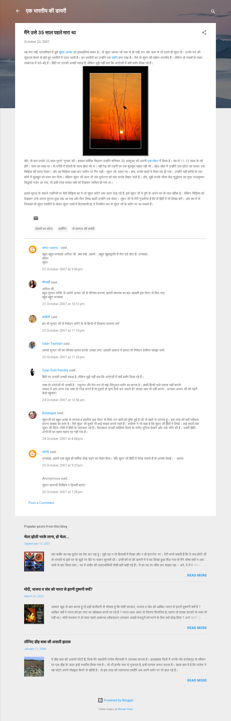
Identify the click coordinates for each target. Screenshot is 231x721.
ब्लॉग (115, 58)
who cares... (51, 248)
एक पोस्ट (153, 161)
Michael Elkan (125, 709)
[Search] (213, 12)
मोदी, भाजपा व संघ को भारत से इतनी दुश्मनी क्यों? (58, 589)
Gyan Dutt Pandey (55, 370)
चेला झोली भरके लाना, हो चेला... (46, 536)
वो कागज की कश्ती (83, 229)
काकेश (46, 317)
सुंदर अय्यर (66, 52)
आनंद (45, 452)
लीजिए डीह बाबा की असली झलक (47, 641)
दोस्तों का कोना (44, 229)
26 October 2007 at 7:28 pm (62, 492)
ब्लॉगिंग (62, 229)
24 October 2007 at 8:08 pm (62, 439)
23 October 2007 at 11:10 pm (63, 330)
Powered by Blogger (118, 700)
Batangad (49, 413)
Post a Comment (41, 503)
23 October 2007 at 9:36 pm (62, 269)
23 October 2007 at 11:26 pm (63, 357)
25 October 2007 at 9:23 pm (62, 465)
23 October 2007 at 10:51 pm (63, 304)
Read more (197, 575)
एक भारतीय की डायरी (46, 11)
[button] (204, 33)
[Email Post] (36, 220)
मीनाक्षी (46, 282)
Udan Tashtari (52, 344)
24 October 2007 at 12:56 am (63, 400)
